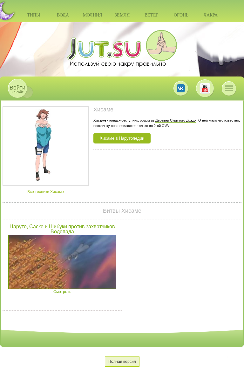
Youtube (205, 88)
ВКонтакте (180, 88)
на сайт (17, 89)
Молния (92, 15)
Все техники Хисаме (45, 192)
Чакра (211, 15)
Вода (63, 15)
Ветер (152, 15)
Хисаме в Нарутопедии (122, 138)
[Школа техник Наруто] (122, 48)
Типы (33, 15)
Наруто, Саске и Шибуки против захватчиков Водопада (62, 229)
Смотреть (62, 292)
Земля (122, 15)
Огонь (181, 15)
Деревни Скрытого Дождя (175, 120)
